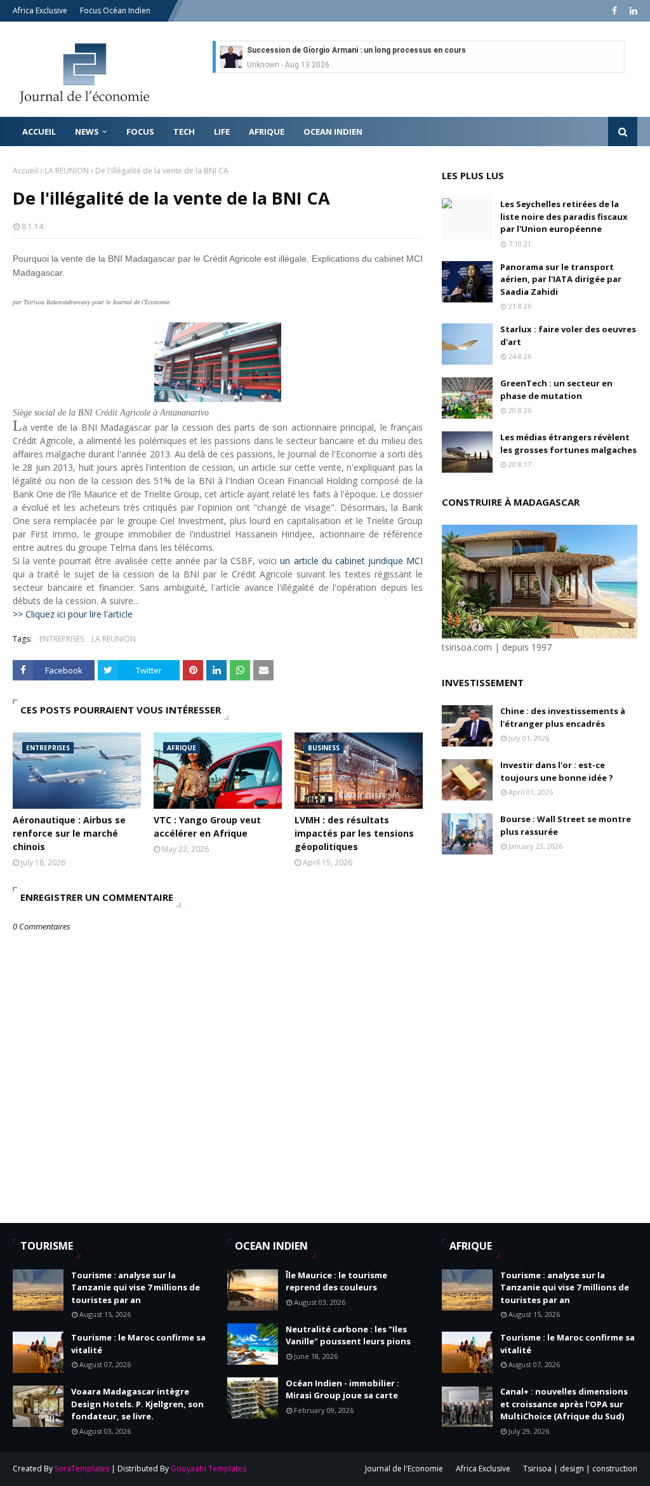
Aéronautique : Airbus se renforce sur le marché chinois (69, 833)
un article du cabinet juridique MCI (351, 561)
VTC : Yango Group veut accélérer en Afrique (207, 826)
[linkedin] (632, 11)
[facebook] (614, 11)
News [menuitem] (87, 131)
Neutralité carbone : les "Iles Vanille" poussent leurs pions (348, 1335)
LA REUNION (66, 170)
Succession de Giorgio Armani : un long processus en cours (356, 50)
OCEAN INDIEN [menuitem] (332, 131)
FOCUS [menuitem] (140, 131)
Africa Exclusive (40, 10)
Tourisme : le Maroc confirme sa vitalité (138, 1344)
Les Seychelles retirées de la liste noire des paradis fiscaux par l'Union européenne (564, 216)
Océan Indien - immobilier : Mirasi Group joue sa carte (342, 1389)
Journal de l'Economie (404, 1468)
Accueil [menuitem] (39, 131)
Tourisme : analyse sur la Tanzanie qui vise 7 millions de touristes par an (135, 1287)
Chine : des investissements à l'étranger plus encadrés (562, 717)
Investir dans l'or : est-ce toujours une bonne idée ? (556, 771)
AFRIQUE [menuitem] (266, 131)
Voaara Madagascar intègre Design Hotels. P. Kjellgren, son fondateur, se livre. (137, 1404)
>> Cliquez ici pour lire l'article (73, 614)
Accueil (25, 170)
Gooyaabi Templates (208, 1468)
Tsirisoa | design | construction (580, 1468)
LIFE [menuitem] (222, 131)
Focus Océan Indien (115, 10)
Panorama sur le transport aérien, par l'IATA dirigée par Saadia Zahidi (560, 279)
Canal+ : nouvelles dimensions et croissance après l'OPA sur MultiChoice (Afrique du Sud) (564, 1404)
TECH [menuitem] (184, 131)
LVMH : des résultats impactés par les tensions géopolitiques (354, 833)
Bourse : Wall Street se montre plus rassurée (565, 825)
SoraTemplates (82, 1468)
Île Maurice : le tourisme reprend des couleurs (336, 1281)
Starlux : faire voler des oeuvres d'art (568, 335)
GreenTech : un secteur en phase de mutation (556, 389)
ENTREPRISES (61, 638)
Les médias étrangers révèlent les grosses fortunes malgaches (568, 443)
